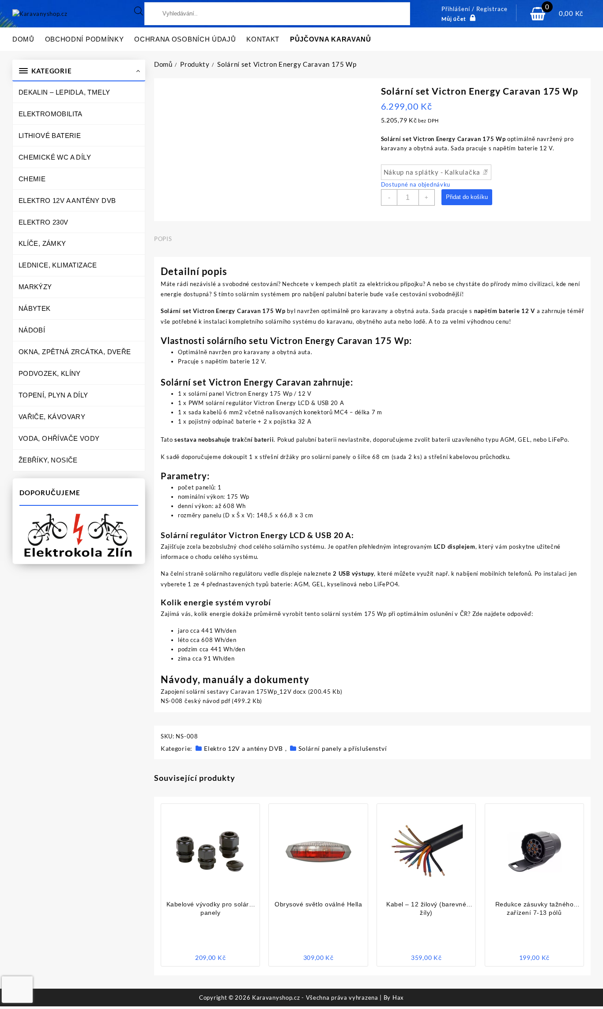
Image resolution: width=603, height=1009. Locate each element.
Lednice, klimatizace (58, 265)
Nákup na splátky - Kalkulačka (433, 172)
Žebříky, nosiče (48, 460)
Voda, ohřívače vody (59, 438)
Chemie (32, 179)
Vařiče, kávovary (52, 416)
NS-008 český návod (190, 700)
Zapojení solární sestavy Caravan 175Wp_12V (226, 691)
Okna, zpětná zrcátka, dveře (75, 351)
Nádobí (32, 330)
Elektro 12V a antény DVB (67, 200)
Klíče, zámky (42, 243)
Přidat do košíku (467, 197)
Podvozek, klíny (50, 373)
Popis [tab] (163, 238)
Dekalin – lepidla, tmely (64, 92)
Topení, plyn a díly (53, 395)
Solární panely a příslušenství (342, 748)
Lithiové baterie (50, 135)
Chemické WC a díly (55, 157)
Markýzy (35, 286)
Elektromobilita (51, 114)
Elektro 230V (43, 222)
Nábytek (35, 308)
